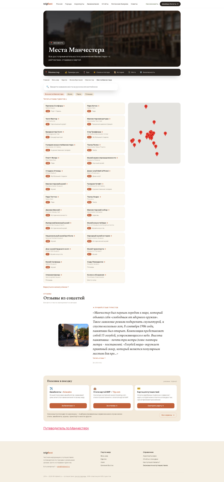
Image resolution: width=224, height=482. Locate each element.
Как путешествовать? (151, 462)
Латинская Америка (119, 4)
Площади (89, 94)
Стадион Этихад (54, 171)
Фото (132, 72)
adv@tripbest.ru (63, 466)
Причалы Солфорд (55, 106)
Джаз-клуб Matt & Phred (98, 171)
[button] (145, 107)
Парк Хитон (93, 106)
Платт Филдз (52, 158)
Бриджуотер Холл (55, 132)
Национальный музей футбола (60, 236)
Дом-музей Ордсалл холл (58, 249)
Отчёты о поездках (150, 459)
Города (68, 4)
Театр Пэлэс (94, 145)
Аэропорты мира (149, 456)
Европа (64, 80)
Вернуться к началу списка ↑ (56, 287)
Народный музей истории (99, 236)
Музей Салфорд (54, 262)
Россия (59, 4)
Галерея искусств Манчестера (60, 145)
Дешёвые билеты (170, 4)
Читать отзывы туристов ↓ (55, 99)
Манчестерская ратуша (98, 119)
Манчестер (89, 80)
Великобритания (76, 80)
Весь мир (55, 80)
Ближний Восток (107, 465)
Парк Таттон (52, 197)
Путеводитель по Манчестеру (66, 428)
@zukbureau (97, 363)
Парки (79, 94)
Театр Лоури (94, 197)
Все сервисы (168, 415)
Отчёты (105, 4)
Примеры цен (72, 72)
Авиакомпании (93, 4)
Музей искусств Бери (97, 223)
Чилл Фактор (52, 119)
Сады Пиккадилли (96, 262)
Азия (103, 462)
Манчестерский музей (57, 184)
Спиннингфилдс (54, 275)
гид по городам (80, 476)
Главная (46, 80)
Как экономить (152, 4)
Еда (86, 72)
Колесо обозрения (96, 275)
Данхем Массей (54, 210)
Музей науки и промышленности (102, 158)
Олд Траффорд (95, 132)
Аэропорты (79, 4)
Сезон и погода (101, 72)
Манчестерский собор (98, 210)
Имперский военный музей (58, 223)
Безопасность (147, 72)
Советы (134, 4)
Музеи (70, 94)
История (119, 72)
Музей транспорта (96, 249)
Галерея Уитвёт (95, 184)
